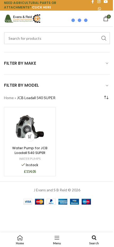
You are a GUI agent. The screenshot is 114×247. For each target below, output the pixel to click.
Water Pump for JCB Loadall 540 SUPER (29, 150)
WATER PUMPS (30, 159)
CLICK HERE (41, 7)
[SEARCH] (104, 38)
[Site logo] (22, 18)
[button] (29, 136)
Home (9, 97)
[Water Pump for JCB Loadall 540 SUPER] (30, 127)
